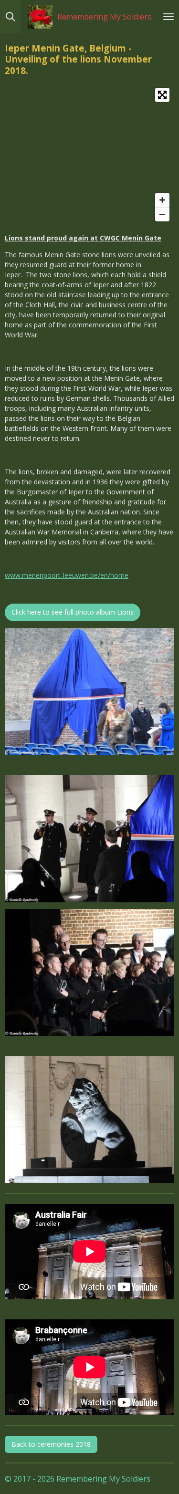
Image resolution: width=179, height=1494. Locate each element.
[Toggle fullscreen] (162, 95)
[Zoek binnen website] (10, 16)
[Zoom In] (162, 200)
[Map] (89, 154)
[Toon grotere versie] (89, 691)
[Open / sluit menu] (168, 16)
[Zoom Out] (162, 214)
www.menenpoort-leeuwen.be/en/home (66, 575)
